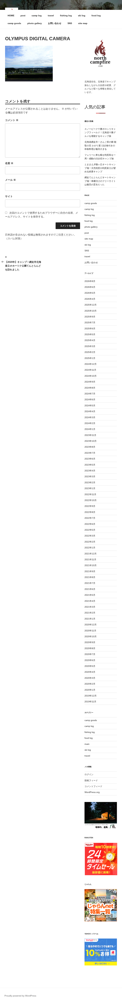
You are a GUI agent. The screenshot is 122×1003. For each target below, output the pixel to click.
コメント (11, 120)
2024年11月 (90, 370)
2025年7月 (90, 322)
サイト (9, 196)
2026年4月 (90, 299)
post (22, 15)
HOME (11, 15)
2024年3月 (90, 417)
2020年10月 (91, 636)
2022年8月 (90, 512)
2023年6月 (90, 458)
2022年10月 (91, 500)
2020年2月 (90, 684)
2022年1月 (90, 547)
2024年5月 (90, 405)
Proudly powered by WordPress (20, 995)
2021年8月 (90, 577)
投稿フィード (91, 780)
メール (10, 180)
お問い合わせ (54, 23)
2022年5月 (90, 530)
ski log (81, 15)
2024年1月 (90, 429)
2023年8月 (90, 447)
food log (96, 15)
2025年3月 (90, 346)
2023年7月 (90, 453)
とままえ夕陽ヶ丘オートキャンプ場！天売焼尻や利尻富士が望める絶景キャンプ (100, 168)
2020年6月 (90, 660)
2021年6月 (90, 589)
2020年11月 (90, 630)
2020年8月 (90, 648)
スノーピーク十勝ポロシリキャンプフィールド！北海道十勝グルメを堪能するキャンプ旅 (100, 132)
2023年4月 (90, 470)
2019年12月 (91, 695)
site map (82, 23)
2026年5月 (90, 293)
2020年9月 (90, 642)
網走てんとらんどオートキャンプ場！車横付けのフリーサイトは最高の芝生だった (100, 181)
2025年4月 (90, 340)
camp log (37, 15)
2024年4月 (90, 411)
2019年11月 (90, 701)
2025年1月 (90, 358)
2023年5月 (90, 464)
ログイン (89, 774)
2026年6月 (90, 287)
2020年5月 (90, 666)
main (87, 744)
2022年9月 (90, 506)
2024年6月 (90, 399)
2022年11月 (90, 494)
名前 (9, 163)
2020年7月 (90, 654)
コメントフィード (93, 786)
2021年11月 (90, 559)
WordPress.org (92, 792)
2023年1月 (90, 488)
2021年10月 (91, 565)
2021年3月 (90, 607)
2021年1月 (90, 618)
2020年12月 (91, 624)
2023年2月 (90, 482)
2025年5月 (90, 334)
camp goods (14, 23)
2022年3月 (90, 535)
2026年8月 (90, 281)
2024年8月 (90, 388)
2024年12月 (91, 364)
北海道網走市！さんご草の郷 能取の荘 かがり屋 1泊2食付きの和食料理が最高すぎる (100, 145)
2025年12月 (91, 304)
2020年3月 (90, 678)
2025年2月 (90, 352)
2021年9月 (90, 571)
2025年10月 (91, 311)
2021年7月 (90, 583)
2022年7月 (90, 518)
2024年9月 (90, 381)
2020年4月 (90, 672)
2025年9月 (90, 316)
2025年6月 (90, 328)
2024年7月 (90, 393)
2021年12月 (91, 553)
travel (51, 15)
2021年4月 (90, 601)
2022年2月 (90, 541)
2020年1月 (90, 690)
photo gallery (34, 23)
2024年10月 (91, 376)
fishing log (66, 15)
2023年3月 (90, 476)
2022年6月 (90, 524)
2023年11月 (90, 435)
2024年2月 (90, 423)
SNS (70, 23)
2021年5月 (90, 595)
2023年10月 (91, 441)
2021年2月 (90, 612)
